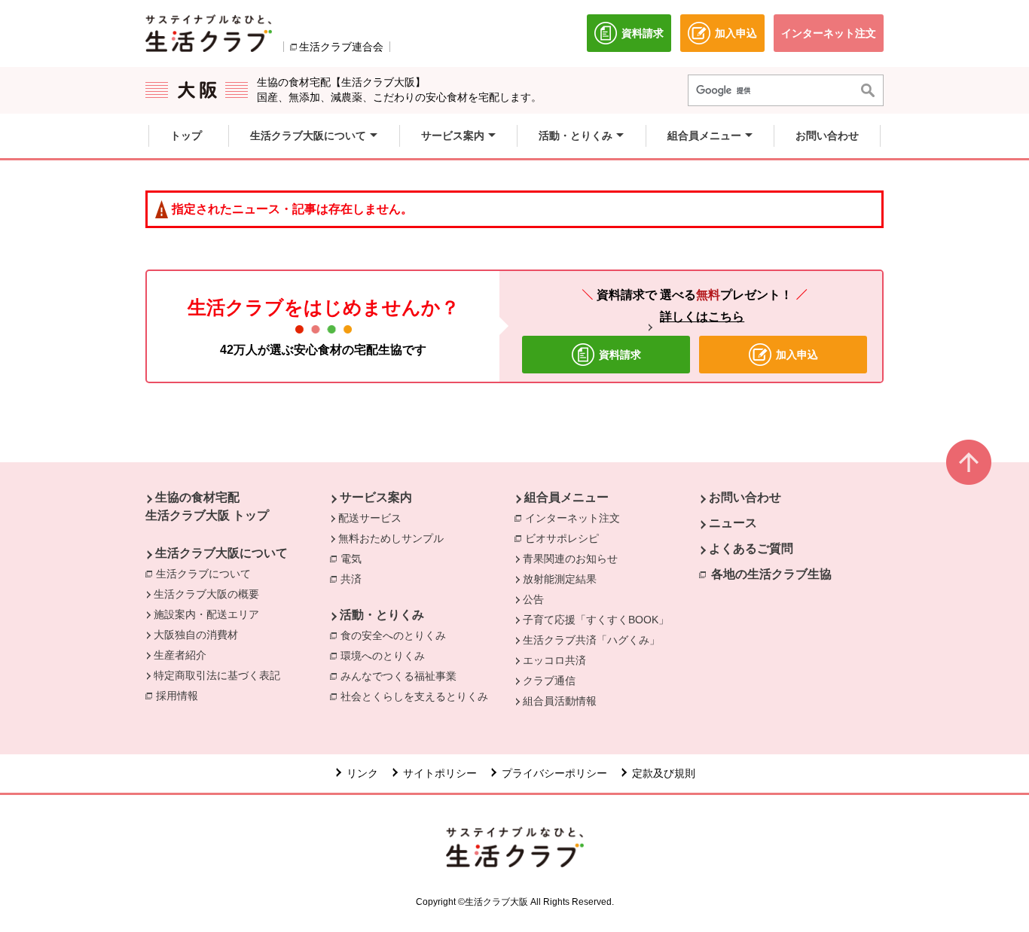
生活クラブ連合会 (341, 46)
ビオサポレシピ (565, 538)
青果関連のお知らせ (570, 559)
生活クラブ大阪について (221, 553)
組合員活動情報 (560, 701)
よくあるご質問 (751, 548)
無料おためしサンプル (391, 538)
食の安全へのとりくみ (396, 635)
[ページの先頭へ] (968, 462)
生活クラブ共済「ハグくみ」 (591, 640)
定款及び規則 (663, 773)
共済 (354, 579)
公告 (533, 599)
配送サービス (370, 518)
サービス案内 (376, 497)
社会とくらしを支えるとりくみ (418, 696)
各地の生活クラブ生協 (771, 574)
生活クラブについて (207, 574)
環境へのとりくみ (386, 656)
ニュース (733, 522)
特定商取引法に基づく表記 (217, 675)
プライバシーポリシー (554, 773)
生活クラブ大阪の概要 (206, 594)
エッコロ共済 (554, 660)
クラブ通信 (549, 681)
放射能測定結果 (560, 579)
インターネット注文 (576, 518)
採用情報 (177, 696)
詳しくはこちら (702, 316)
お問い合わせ (745, 497)
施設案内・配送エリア (206, 614)
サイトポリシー (440, 773)
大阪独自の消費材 (196, 635)
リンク (362, 773)
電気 (354, 559)
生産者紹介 (180, 655)
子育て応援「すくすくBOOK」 (596, 620)
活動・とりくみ (382, 614)
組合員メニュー (566, 497)
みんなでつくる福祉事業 (402, 676)
